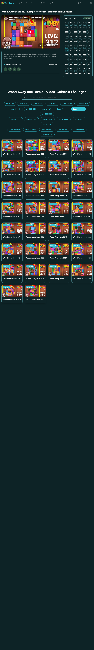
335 (89, 64)
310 (84, 46)
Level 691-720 (47, 134)
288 (66, 32)
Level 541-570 (15, 129)
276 (66, 23)
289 (71, 32)
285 (80, 27)
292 (84, 32)
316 (84, 50)
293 (89, 32)
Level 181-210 (15, 109)
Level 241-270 (46, 109)
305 (89, 41)
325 (71, 59)
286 (84, 27)
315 (80, 50)
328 (84, 59)
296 (75, 36)
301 (71, 41)
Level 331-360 (47, 114)
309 (80, 46)
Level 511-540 (47, 124)
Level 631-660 (63, 129)
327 (80, 59)
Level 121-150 (67, 104)
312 (66, 50)
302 (75, 41)
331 (71, 64)
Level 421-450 (47, 119)
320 (75, 55)
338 (75, 69)
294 (66, 36)
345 (80, 73)
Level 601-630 (46, 129)
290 (75, 32)
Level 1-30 (10, 104)
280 (84, 23)
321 (80, 55)
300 (66, 41)
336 (66, 69)
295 (71, 36)
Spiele (45, 3)
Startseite (24, 3)
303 (80, 41)
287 (89, 27)
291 (80, 32)
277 (71, 23)
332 (75, 64)
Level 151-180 (83, 104)
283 (71, 27)
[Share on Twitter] (5, 69)
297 (80, 36)
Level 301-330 (78, 109)
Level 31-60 (23, 104)
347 (89, 73)
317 (89, 50)
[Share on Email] (19, 69)
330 (66, 64)
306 (66, 46)
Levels (35, 3)
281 (89, 23)
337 (71, 69)
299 (89, 36)
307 (71, 46)
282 (66, 27)
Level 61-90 (38, 104)
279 (80, 23)
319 (71, 55)
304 (84, 41)
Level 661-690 (79, 129)
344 (75, 73)
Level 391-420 (31, 119)
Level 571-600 (30, 129)
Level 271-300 (62, 109)
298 (84, 36)
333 (80, 64)
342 (66, 73)
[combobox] (83, 3)
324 (66, 59)
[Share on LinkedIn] (14, 69)
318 (66, 55)
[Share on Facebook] (10, 69)
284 (75, 27)
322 (84, 55)
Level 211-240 (31, 109)
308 (75, 46)
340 (84, 69)
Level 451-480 (63, 119)
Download (55, 3)
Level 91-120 (52, 104)
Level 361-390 (15, 119)
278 (75, 23)
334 (84, 64)
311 (89, 46)
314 (75, 50)
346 (84, 73)
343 (71, 73)
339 (80, 69)
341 (89, 69)
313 (71, 50)
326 (75, 59)
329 (89, 59)
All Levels (87, 18)
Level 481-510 (79, 119)
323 (89, 55)
